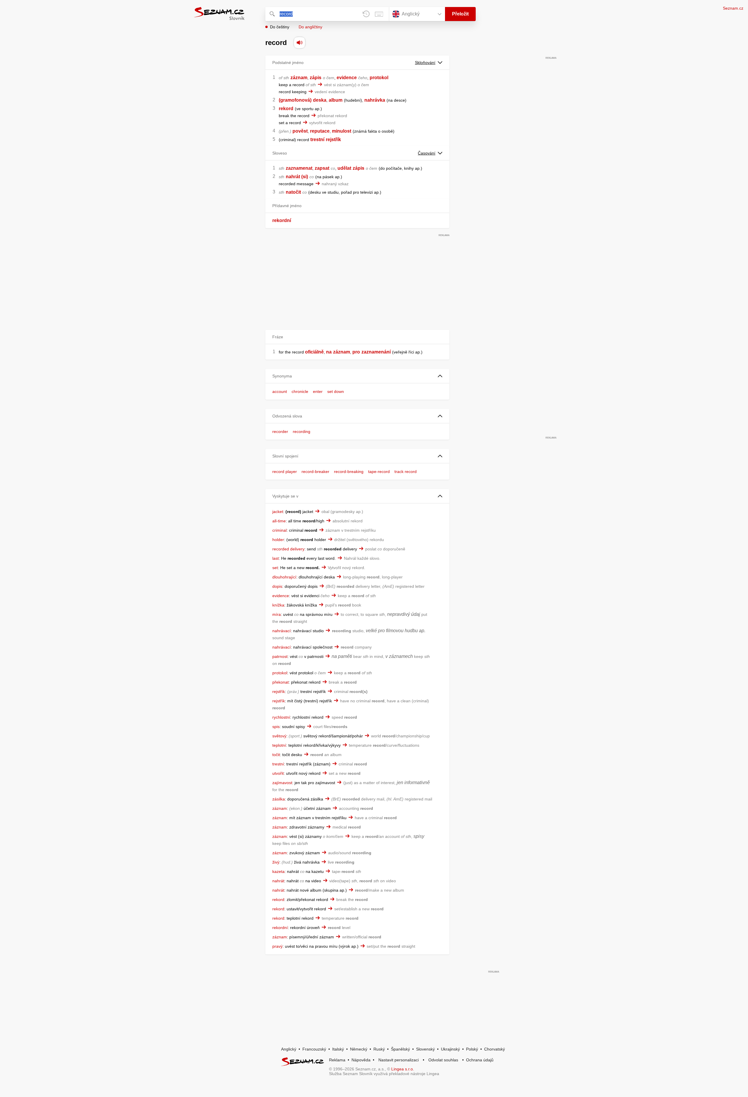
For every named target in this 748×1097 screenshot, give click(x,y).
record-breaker (315, 471)
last (275, 558)
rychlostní (281, 717)
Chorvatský (494, 1049)
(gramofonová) (295, 100)
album (335, 100)
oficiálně (314, 351)
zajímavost (282, 782)
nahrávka (374, 100)
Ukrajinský (450, 1049)
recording (301, 431)
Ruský (379, 1049)
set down (335, 391)
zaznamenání (376, 351)
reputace (320, 131)
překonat (280, 682)
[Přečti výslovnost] (299, 42)
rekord (286, 108)
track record (405, 471)
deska (319, 100)
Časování (426, 153)
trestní (317, 139)
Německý (358, 1049)
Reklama (337, 1060)
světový (279, 736)
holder (278, 539)
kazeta (278, 871)
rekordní (281, 220)
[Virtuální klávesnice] (379, 14)
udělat (344, 168)
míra (276, 614)
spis (276, 726)
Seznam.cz (733, 8)
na (329, 351)
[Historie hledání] (366, 14)
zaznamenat (299, 168)
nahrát (278, 880)
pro (356, 351)
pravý (277, 946)
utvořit (278, 773)
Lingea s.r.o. (402, 1069)
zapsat (322, 168)
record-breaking (348, 471)
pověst (300, 131)
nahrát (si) (297, 176)
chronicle (300, 391)
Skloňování (425, 62)
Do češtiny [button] (279, 27)
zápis (315, 77)
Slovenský (425, 1049)
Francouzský (314, 1049)
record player (284, 471)
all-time (279, 521)
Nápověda (361, 1060)
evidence (347, 77)
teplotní (279, 745)
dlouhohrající (284, 577)
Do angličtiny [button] (310, 27)
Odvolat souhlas (443, 1060)
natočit (293, 192)
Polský (472, 1049)
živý (275, 862)
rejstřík (333, 139)
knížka (278, 605)
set (275, 567)
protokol (379, 77)
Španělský (400, 1049)
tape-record (379, 471)
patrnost (280, 656)
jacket (277, 511)
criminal (279, 530)
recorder (280, 431)
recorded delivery (288, 549)
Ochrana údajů (480, 1060)
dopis (277, 586)
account (279, 391)
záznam (298, 77)
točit (276, 754)
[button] (357, 376)
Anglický (288, 1049)
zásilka (278, 799)
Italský (338, 1049)
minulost (341, 131)
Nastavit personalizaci (398, 1060)
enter (318, 391)
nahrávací (281, 630)
